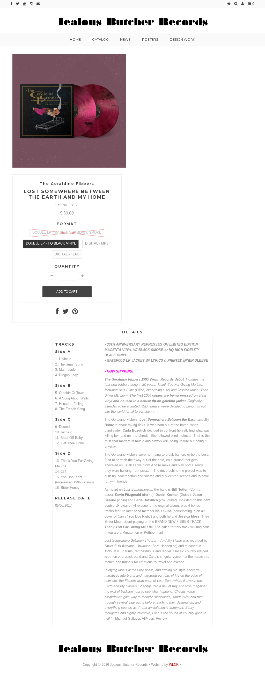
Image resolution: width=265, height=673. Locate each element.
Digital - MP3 (96, 243)
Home (75, 39)
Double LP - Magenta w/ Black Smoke (66, 232)
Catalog (100, 39)
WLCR (173, 665)
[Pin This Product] (75, 312)
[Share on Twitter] (65, 312)
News (125, 39)
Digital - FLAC (67, 254)
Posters (150, 39)
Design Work (182, 39)
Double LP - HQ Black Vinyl (51, 243)
